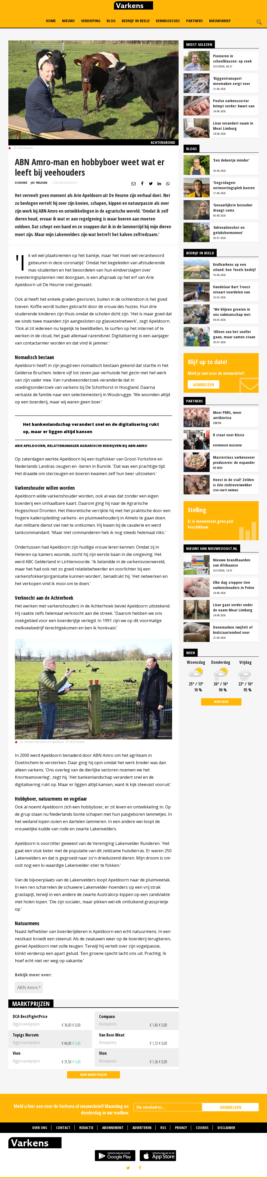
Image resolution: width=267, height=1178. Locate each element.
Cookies (202, 1127)
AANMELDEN (230, 1107)
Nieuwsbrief (220, 20)
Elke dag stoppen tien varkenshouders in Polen (233, 585)
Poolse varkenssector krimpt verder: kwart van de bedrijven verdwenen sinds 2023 (233, 103)
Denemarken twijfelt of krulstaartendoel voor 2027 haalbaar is (233, 629)
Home (51, 20)
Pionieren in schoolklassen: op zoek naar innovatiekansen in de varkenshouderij (233, 58)
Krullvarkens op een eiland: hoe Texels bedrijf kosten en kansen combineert (234, 267)
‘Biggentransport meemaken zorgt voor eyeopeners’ (231, 81)
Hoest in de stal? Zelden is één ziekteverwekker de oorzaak (233, 482)
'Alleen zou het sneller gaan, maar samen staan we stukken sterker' (234, 334)
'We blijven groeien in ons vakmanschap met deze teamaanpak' (232, 311)
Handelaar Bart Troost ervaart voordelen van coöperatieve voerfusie (232, 289)
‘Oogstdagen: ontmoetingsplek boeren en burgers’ (234, 185)
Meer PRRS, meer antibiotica (227, 415)
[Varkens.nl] (133, 1143)
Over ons (39, 1127)
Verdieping (90, 20)
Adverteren (141, 1127)
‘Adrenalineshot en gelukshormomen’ (229, 230)
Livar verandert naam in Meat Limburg (233, 125)
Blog (111, 20)
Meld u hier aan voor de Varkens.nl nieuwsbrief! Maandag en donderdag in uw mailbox (71, 1109)
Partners (194, 20)
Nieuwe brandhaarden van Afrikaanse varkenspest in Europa (231, 562)
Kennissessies (168, 20)
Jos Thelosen (39, 183)
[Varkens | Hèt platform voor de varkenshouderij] (133, 6)
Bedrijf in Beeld (136, 20)
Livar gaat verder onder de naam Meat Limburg (233, 607)
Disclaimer (226, 1127)
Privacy (181, 1127)
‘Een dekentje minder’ (231, 160)
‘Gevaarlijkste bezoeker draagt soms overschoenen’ (232, 207)
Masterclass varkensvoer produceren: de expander (234, 460)
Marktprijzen (31, 1003)
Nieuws (68, 20)
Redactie (86, 1127)
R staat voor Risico (228, 434)
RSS (163, 1127)
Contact (63, 1127)
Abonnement (113, 1127)
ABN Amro (27, 987)
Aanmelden (203, 385)
